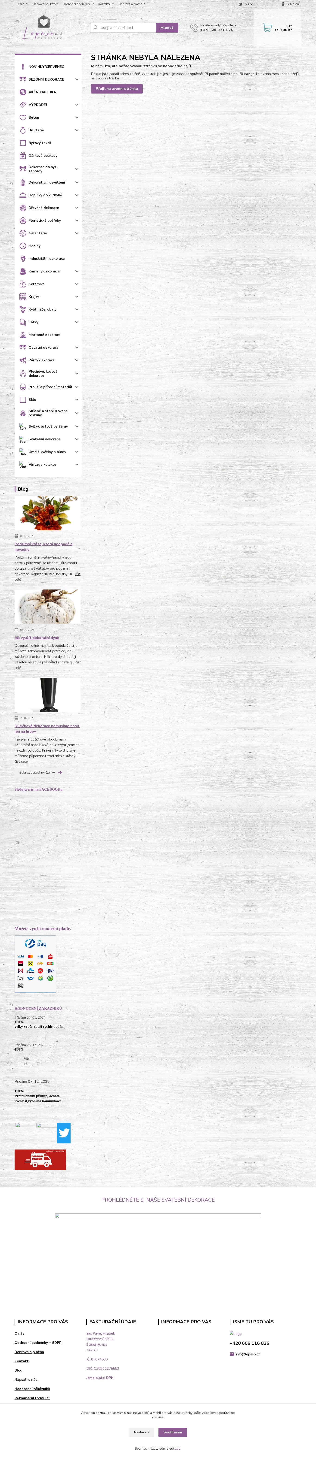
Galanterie (38, 233)
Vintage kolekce (42, 464)
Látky (33, 322)
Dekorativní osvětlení (47, 182)
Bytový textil (40, 143)
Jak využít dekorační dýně (37, 637)
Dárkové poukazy (43, 155)
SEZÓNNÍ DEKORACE (46, 79)
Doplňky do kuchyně (45, 195)
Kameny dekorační (44, 271)
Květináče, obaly (42, 309)
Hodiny (34, 246)
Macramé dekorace (45, 335)
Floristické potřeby (45, 220)
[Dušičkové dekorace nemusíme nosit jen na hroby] (48, 695)
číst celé (21, 761)
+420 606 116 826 (216, 30)
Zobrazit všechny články (37, 772)
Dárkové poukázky (45, 4)
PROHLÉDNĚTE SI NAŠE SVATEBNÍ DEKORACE (158, 1199)
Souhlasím (172, 1432)
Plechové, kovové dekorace (43, 373)
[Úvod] (50, 27)
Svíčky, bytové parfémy (48, 426)
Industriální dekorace (47, 258)
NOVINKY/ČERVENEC (46, 66)
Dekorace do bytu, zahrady (44, 169)
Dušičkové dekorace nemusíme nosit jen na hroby (47, 728)
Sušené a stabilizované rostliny (48, 413)
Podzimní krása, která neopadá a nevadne (43, 546)
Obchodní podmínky (76, 4)
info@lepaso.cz (248, 1354)
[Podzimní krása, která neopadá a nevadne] (48, 514)
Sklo (32, 399)
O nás (20, 4)
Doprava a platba (130, 4)
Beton (34, 117)
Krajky (34, 296)
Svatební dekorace (44, 439)
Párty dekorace (42, 360)
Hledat (167, 27)
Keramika (37, 284)
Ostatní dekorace (44, 347)
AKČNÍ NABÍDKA (42, 92)
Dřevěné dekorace (44, 208)
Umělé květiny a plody (47, 452)
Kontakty (104, 4)
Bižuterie (36, 130)
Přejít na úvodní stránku (117, 88)
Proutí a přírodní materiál (50, 387)
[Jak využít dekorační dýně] (48, 607)
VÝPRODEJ (38, 105)
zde (177, 1448)
